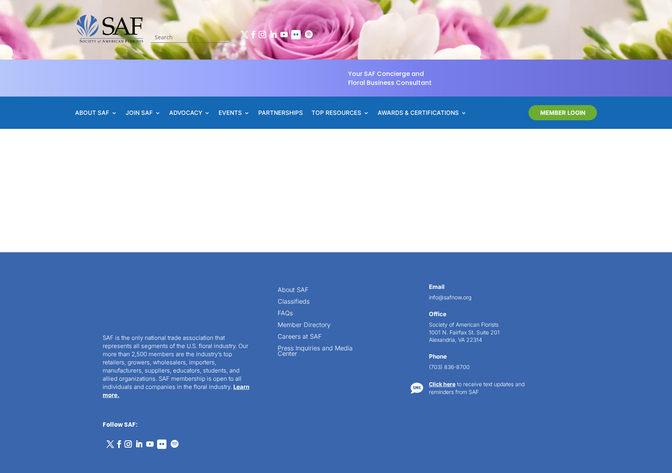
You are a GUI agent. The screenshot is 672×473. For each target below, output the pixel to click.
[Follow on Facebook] (253, 34)
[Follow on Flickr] (296, 34)
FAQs (285, 313)
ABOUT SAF (92, 113)
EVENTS (230, 113)
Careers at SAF (300, 337)
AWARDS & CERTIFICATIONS (418, 113)
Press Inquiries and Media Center (315, 351)
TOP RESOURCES (336, 113)
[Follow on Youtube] (283, 34)
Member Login (562, 112)
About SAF (293, 290)
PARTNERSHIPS (280, 113)
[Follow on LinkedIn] (273, 34)
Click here (442, 384)
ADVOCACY (185, 113)
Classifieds (294, 302)
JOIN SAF (139, 113)
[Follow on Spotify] (309, 34)
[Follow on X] (244, 34)
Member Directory (304, 325)
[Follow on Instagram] (262, 34)
